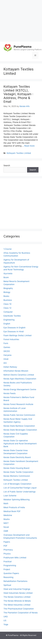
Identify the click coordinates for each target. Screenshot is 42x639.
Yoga (6, 624)
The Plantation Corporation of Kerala (21, 612)
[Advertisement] (21, 21)
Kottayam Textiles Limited (19, 153)
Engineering (9, 320)
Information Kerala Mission (16, 371)
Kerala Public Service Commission (19, 415)
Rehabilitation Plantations (15, 581)
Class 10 (7, 304)
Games (7, 347)
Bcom (6, 277)
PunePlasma (23, 46)
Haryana (7, 355)
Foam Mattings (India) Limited (18, 335)
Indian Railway (10, 367)
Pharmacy (8, 550)
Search (7, 165)
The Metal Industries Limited (17, 605)
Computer (8, 312)
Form (6, 343)
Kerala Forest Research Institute (18, 404)
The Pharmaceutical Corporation (19, 609)
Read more (29, 146)
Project (7, 569)
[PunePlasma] (8, 48)
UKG (6, 616)
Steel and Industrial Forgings (17, 589)
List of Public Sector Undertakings (20, 492)
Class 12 (7, 308)
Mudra (7, 519)
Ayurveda (8, 273)
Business (8, 300)
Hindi (6, 359)
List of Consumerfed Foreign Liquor (20, 488)
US (5, 620)
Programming (10, 565)
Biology (7, 292)
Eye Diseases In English (14, 327)
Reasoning (8, 577)
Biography (8, 288)
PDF (5, 546)
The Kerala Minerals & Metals (17, 601)
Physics (7, 554)
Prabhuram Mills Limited (15, 557)
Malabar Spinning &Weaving (17, 499)
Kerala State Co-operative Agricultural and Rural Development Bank (20, 443)
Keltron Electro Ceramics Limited (19, 375)
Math (6, 503)
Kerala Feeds (10, 393)
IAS (5, 363)
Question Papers (11, 573)
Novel (6, 527)
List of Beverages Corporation (17, 484)
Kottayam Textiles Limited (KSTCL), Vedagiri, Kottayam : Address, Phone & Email (18, 94)
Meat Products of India (14, 507)
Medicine (8, 515)
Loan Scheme (10, 495)
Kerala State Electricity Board (17, 457)
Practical (8, 561)
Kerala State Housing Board (16, 468)
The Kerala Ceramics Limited (17, 597)
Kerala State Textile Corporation (18, 472)
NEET (6, 523)
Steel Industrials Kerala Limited (18, 593)
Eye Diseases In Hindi (14, 331)
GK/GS (7, 351)
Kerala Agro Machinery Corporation (20, 379)
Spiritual (7, 585)
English (7, 324)
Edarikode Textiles (12, 316)
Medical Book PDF (12, 511)
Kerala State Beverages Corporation (20, 430)
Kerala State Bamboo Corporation (19, 426)
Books (6, 296)
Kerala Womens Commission (17, 476)
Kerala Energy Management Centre (20, 389)
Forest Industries (11, 339)
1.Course (8, 249)
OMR (6, 531)
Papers (7, 542)
